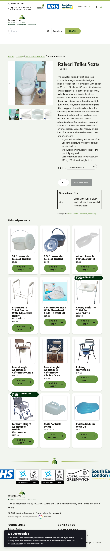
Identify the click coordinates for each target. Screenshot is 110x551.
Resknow (48, 516)
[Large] (93, 6)
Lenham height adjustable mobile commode (21, 428)
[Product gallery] (30, 83)
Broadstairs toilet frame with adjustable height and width (22, 313)
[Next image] (49, 83)
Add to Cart (21, 268)
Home (11, 56)
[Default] (89, 7)
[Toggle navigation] (78, 38)
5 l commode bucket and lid (21, 258)
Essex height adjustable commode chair (22, 369)
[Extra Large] (96, 6)
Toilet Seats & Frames (35, 56)
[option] (25, 114)
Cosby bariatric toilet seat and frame (86, 310)
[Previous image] (12, 83)
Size (60, 168)
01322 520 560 (17, 4)
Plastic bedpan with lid (85, 425)
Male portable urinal (52, 425)
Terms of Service (91, 503)
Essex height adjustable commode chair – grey (52, 371)
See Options (53, 436)
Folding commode (83, 368)
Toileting (20, 56)
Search (73, 31)
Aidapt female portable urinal (85, 258)
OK (81, 538)
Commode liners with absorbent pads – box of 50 (55, 310)
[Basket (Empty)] (101, 7)
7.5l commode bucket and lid (53, 258)
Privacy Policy (70, 503)
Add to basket (81, 182)
